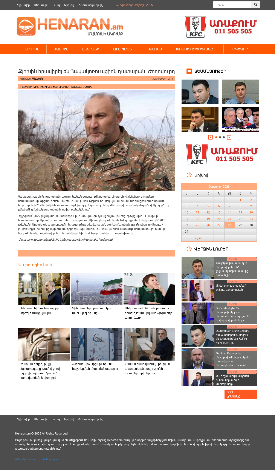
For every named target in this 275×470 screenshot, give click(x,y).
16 (251, 212)
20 (219, 219)
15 (240, 212)
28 (229, 225)
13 (219, 212)
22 (240, 219)
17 (186, 219)
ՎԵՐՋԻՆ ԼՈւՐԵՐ (211, 248)
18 (197, 219)
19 (208, 219)
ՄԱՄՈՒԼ (60, 49)
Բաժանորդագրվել (90, 5)
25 (197, 225)
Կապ (56, 5)
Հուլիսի (197, 238)
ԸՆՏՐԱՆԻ (90, 49)
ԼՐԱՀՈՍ (32, 49)
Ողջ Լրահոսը (233, 394)
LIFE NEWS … (124, 49)
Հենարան (37, 78)
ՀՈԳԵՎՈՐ (239, 49)
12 (208, 212)
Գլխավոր (23, 5)
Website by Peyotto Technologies (37, 459)
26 (208, 225)
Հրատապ (75, 86)
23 (251, 219)
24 (186, 225)
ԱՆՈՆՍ (155, 49)
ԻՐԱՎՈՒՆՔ (51, 86)
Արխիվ (68, 5)
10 (186, 212)
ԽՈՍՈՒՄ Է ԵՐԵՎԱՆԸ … (196, 49)
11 (197, 212)
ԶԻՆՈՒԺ (38, 86)
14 (229, 212)
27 (219, 225)
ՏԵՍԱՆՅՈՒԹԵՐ (210, 71)
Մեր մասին (41, 5)
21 (229, 219)
